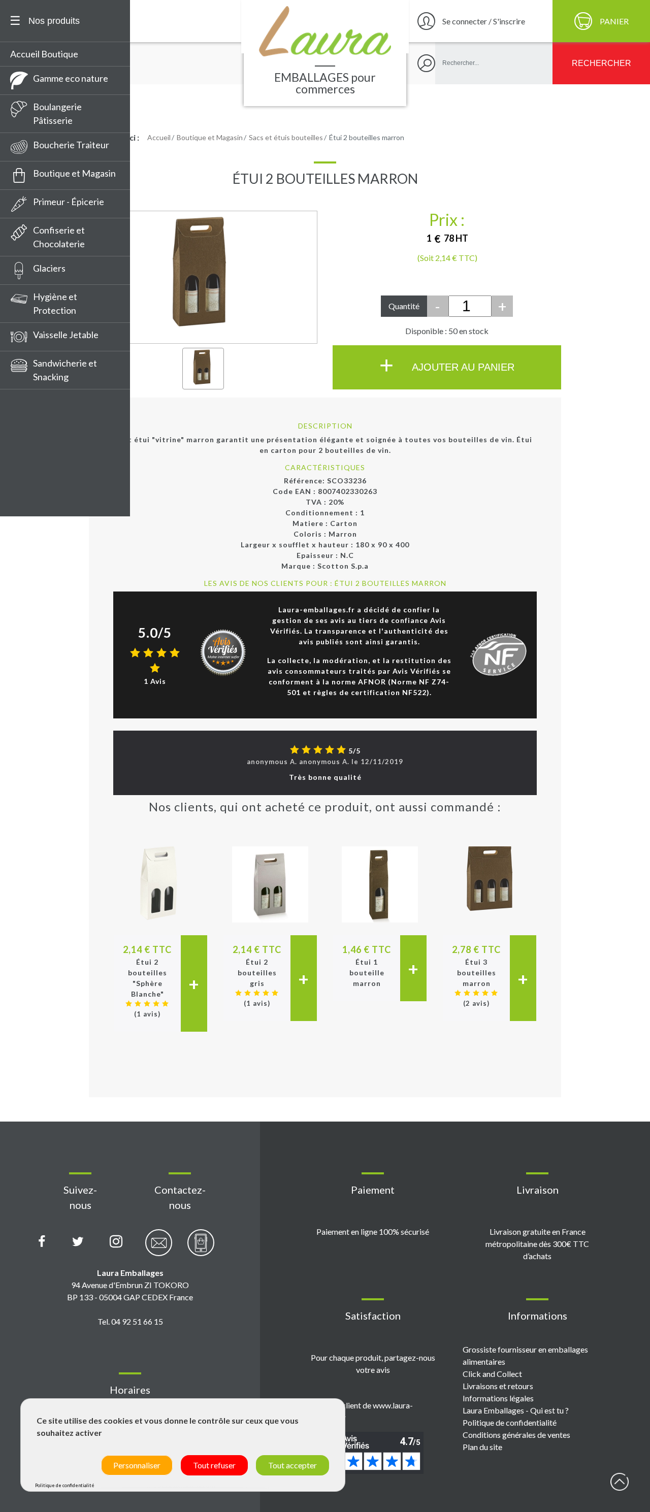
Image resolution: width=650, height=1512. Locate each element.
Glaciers (49, 268)
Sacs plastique (43, 481)
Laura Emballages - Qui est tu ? (516, 1410)
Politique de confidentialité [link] (64, 1485)
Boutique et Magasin (74, 173)
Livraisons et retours (498, 1386)
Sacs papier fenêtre (53, 393)
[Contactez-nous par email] (158, 1248)
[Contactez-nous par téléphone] (200, 1248)
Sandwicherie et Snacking (65, 369)
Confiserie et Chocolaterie (59, 236)
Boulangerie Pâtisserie (57, 113)
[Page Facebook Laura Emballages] (42, 1242)
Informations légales (498, 1398)
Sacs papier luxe (46, 444)
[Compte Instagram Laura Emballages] (116, 1242)
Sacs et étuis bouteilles (60, 463)
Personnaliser (136, 1465)
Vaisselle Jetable (66, 334)
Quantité (403, 306)
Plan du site (482, 1447)
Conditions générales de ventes (516, 1434)
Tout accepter (292, 1465)
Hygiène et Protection (55, 303)
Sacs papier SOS (46, 500)
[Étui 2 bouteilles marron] (203, 368)
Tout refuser (214, 1465)
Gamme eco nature (70, 78)
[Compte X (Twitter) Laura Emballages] (78, 1242)
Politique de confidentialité (510, 1422)
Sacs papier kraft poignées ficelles (67, 418)
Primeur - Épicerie (68, 201)
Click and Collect (492, 1373)
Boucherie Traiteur (71, 144)
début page (619, 1481)
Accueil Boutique (44, 53)
